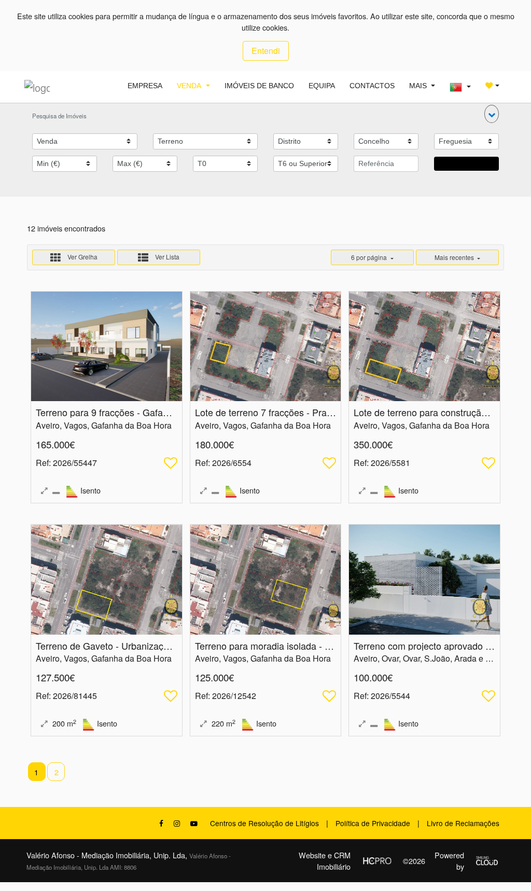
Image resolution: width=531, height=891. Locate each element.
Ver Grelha (81, 256)
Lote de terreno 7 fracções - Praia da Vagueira (290, 412)
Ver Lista (166, 256)
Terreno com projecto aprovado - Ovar (432, 645)
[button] (491, 114)
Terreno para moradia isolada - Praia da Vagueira (297, 645)
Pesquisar (466, 163)
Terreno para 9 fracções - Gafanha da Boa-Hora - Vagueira (157, 412)
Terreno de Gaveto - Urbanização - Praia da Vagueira (146, 645)
